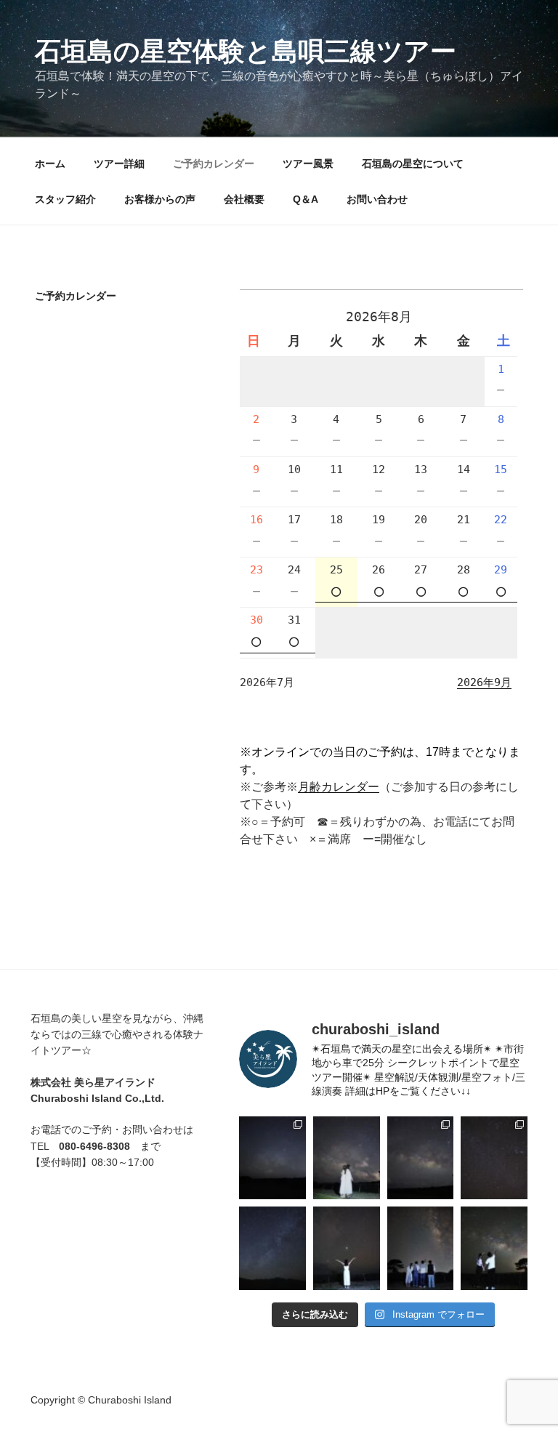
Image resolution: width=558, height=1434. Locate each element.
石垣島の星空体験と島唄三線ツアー (245, 51)
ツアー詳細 (119, 163)
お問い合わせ (377, 199)
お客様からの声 (159, 199)
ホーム (50, 163)
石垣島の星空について (413, 163)
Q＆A (305, 199)
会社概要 (244, 199)
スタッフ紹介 (65, 199)
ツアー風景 (308, 163)
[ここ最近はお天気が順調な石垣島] (494, 1158)
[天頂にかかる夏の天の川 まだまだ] (420, 1248)
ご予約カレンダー (213, 163)
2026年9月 (484, 682)
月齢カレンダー (338, 787)
